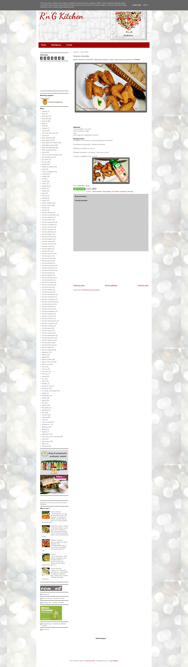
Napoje (44, 357)
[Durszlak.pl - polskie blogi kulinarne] (44, 629)
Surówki (44, 415)
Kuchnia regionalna (48, 314)
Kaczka (44, 188)
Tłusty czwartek (47, 422)
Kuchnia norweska (47, 306)
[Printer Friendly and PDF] (79, 189)
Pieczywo (45, 374)
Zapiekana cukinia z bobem (59, 526)
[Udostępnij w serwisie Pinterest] (95, 189)
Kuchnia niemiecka (48, 304)
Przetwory (45, 388)
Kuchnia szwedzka (48, 326)
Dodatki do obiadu (47, 167)
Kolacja (44, 200)
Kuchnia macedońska (48, 294)
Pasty (44, 367)
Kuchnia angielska (47, 217)
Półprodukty (45, 395)
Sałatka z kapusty (56, 540)
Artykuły (44, 111)
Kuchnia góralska (47, 261)
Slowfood (45, 410)
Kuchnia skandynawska (49, 321)
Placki (44, 381)
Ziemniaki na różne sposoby (51, 436)
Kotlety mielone (47, 205)
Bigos (43, 114)
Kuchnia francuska (48, 253)
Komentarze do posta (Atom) (90, 290)
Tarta (43, 419)
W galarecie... (46, 424)
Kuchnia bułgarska (48, 239)
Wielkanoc (45, 427)
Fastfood (44, 174)
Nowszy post (78, 285)
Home (43, 45)
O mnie (69, 45)
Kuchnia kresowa (47, 287)
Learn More (136, 5)
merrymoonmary (90, 661)
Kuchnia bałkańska (48, 232)
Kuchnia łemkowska (48, 345)
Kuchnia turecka (47, 330)
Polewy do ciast (47, 386)
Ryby (43, 400)
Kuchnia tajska (46, 328)
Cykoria (44, 135)
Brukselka (45, 118)
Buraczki (44, 121)
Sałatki (44, 405)
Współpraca (56, 45)
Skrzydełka (45, 408)
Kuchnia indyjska (47, 273)
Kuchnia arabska (47, 220)
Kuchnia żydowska (48, 350)
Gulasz (44, 183)
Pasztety (45, 369)
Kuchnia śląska (47, 347)
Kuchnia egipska (47, 249)
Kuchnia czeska (47, 246)
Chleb (43, 126)
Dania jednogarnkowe (48, 147)
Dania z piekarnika (48, 150)
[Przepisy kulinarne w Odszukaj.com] (52, 602)
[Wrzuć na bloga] (89, 189)
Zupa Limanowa (56, 512)
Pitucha (53, 554)
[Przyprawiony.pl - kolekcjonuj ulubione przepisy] (54, 625)
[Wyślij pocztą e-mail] (87, 189)
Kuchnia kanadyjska (48, 277)
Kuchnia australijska (48, 224)
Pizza (43, 379)
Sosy (43, 412)
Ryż (43, 403)
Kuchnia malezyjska (48, 297)
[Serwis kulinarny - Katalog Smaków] (52, 598)
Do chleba (45, 159)
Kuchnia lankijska (47, 289)
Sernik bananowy (56, 568)
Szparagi (44, 417)
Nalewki (44, 355)
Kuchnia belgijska (47, 234)
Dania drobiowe (97, 191)
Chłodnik (44, 128)
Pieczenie (45, 371)
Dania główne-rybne (48, 145)
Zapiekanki (45, 434)
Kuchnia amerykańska (49, 215)
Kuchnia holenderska (48, 268)
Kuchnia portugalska (48, 311)
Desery (44, 152)
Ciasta (44, 130)
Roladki (44, 398)
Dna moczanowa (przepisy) (50, 155)
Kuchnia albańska (47, 212)
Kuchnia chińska (47, 241)
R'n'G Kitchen (61, 16)
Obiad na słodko (47, 359)
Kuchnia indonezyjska (49, 270)
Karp (43, 193)
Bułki (43, 123)
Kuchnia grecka (47, 256)
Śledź (43, 444)
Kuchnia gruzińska (48, 258)
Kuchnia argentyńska (48, 222)
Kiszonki (44, 196)
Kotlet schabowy (47, 203)
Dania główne (107, 191)
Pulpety (44, 393)
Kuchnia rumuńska (48, 318)
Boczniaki (45, 116)
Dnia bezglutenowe (48, 157)
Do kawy (44, 162)
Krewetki (44, 208)
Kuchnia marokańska (48, 299)
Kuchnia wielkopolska (48, 335)
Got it (145, 5)
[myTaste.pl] (44, 594)
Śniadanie (45, 446)
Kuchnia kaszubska (48, 282)
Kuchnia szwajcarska (48, 323)
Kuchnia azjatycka (48, 229)
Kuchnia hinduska (47, 263)
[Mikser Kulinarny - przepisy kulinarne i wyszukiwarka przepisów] (51, 620)
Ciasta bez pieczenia (48, 133)
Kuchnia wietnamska (48, 338)
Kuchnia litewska (47, 292)
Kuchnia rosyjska (47, 316)
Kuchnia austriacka (48, 227)
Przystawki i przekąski (119, 191)
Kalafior (44, 191)
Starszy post (143, 285)
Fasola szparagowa (48, 171)
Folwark (137, 59)
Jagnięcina (45, 186)
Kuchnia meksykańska (49, 302)
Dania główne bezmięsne (50, 142)
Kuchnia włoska (47, 342)
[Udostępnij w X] (91, 189)
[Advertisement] (111, 267)
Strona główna (111, 285)
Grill (43, 179)
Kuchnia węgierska (48, 340)
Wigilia (44, 429)
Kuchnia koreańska (48, 285)
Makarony (45, 352)
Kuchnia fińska (46, 251)
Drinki (43, 169)
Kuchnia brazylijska (48, 236)
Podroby (44, 383)
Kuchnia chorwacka (48, 244)
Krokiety (44, 210)
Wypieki (44, 432)
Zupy (43, 439)
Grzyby (44, 181)
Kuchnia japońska (47, 275)
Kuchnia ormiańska (48, 309)
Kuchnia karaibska (48, 280)
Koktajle (44, 198)
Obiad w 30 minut (47, 362)
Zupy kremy (45, 441)
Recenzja (130, 191)
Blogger (115, 661)
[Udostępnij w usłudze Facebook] (93, 189)
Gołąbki (44, 176)
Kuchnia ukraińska (48, 333)
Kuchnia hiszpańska (48, 265)
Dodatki (44, 164)
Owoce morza (46, 364)
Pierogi (44, 376)
